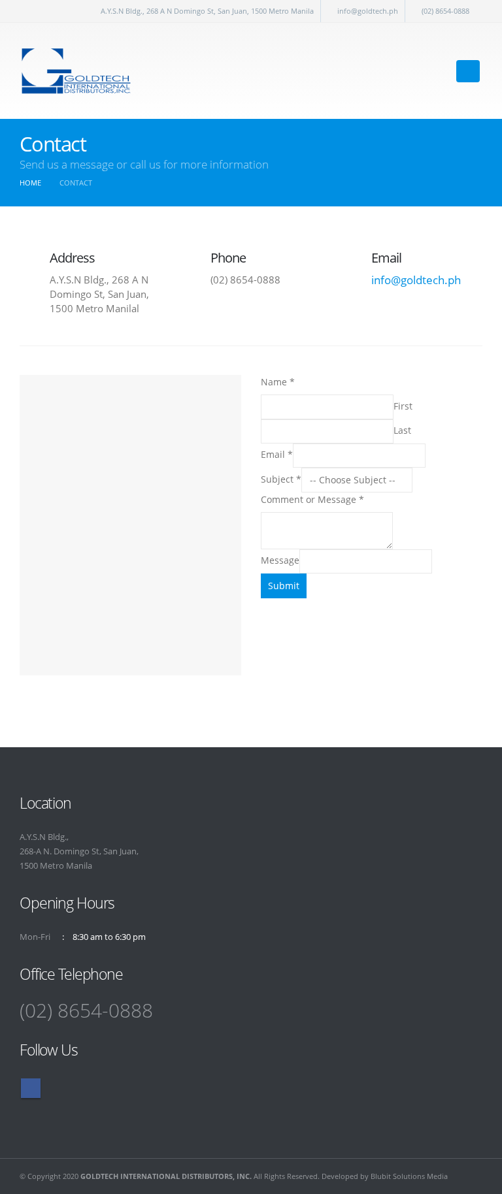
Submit (283, 585)
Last (402, 430)
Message (280, 560)
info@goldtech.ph (367, 11)
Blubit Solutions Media (409, 1176)
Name (278, 382)
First (402, 406)
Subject (281, 479)
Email (277, 454)
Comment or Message (312, 499)
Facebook (31, 1088)
